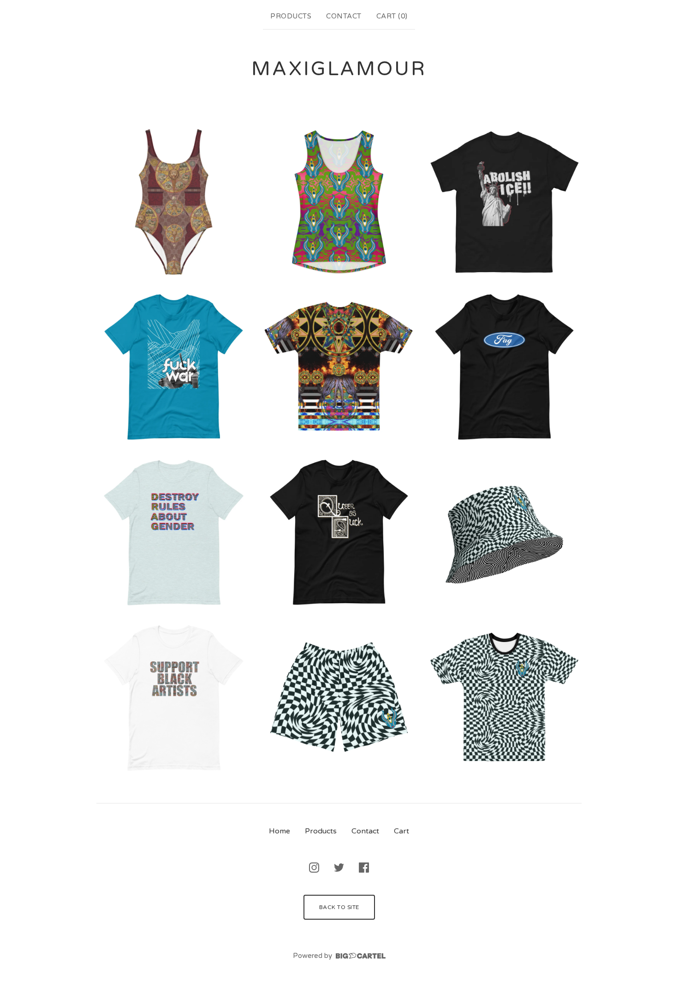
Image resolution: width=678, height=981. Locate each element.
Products (290, 16)
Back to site (339, 907)
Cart (401, 831)
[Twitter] (339, 867)
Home (279, 831)
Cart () (392, 16)
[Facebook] (363, 867)
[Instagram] (314, 867)
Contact (344, 16)
